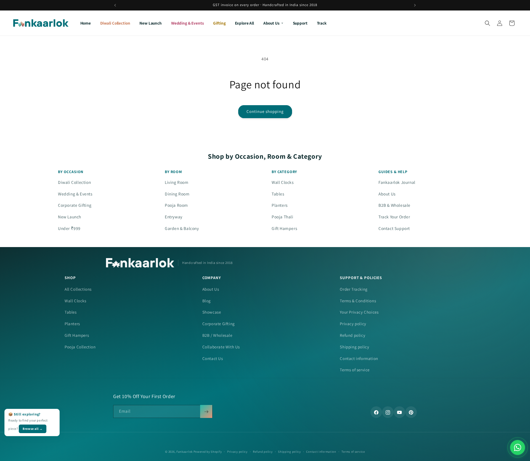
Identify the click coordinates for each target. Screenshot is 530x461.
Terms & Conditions (358, 300)
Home (85, 23)
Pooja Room (176, 205)
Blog (206, 300)
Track (322, 23)
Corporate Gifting (74, 205)
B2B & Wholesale (394, 205)
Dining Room (177, 194)
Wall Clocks (283, 182)
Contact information (359, 358)
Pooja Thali (282, 216)
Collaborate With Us (221, 346)
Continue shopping (265, 111)
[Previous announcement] (115, 5)
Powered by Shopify (208, 452)
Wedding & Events (187, 23)
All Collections (78, 289)
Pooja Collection (80, 346)
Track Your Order (394, 216)
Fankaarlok (184, 452)
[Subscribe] (206, 411)
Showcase (211, 312)
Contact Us (212, 358)
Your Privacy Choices (359, 312)
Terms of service (355, 369)
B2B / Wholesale (217, 335)
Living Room (177, 182)
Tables (278, 194)
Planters (280, 205)
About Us (271, 23)
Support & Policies (361, 277)
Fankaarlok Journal (396, 182)
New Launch (150, 23)
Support (300, 23)
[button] (487, 23)
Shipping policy (354, 346)
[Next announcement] (415, 5)
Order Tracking (353, 289)
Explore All (244, 23)
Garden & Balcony (182, 228)
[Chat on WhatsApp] (517, 447)
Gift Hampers (284, 228)
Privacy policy (353, 323)
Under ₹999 (69, 228)
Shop (70, 277)
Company (211, 277)
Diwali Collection (115, 23)
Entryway (173, 216)
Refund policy (352, 335)
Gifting (219, 23)
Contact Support (394, 228)
